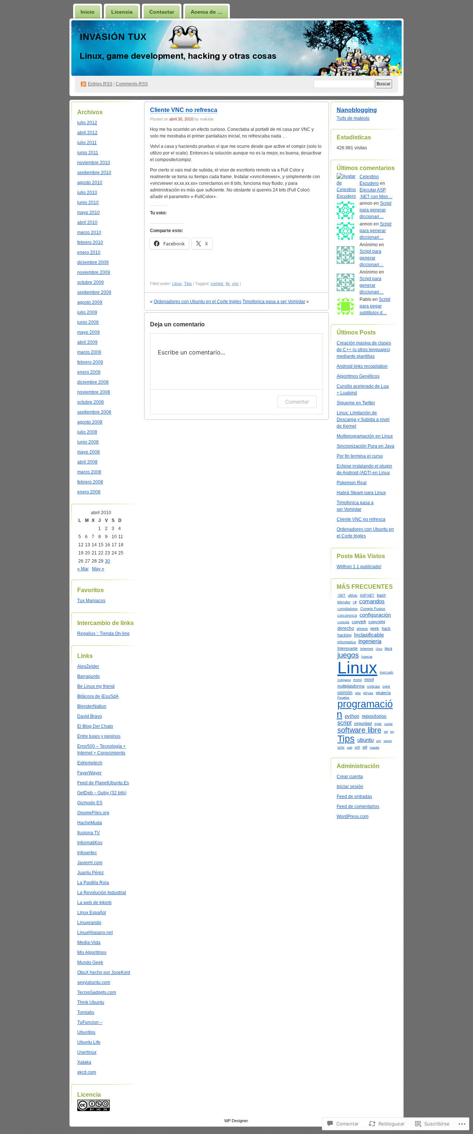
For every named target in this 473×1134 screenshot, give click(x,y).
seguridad (363, 723)
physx (368, 693)
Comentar (297, 401)
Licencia (122, 12)
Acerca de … (206, 12)
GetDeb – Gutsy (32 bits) (101, 792)
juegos (348, 655)
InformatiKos (89, 842)
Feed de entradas (354, 796)
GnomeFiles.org (93, 812)
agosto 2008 (89, 422)
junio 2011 (87, 152)
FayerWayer (89, 772)
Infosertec (87, 852)
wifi (357, 747)
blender (343, 602)
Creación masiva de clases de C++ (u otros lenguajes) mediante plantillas (364, 349)
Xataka (84, 1062)
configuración (375, 615)
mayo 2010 (88, 212)
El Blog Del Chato (95, 726)
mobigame (344, 680)
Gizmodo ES (89, 802)
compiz (217, 283)
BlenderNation (91, 706)
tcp (392, 731)
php (358, 693)
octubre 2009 (90, 282)
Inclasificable (369, 635)
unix (340, 747)
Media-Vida (89, 942)
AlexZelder (88, 666)
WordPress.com (352, 816)
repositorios (374, 716)
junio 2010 (88, 202)
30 (107, 561)
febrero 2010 (90, 242)
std (386, 731)
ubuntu (365, 740)
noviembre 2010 (93, 162)
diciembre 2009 (93, 262)
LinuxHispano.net (95, 932)
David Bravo (89, 716)
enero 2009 (89, 372)
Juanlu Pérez (90, 872)
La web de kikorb (94, 902)
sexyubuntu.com (93, 982)
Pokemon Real (352, 482)
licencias (366, 656)
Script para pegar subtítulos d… (375, 306)
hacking (344, 635)
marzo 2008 (89, 472)
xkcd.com (86, 1072)
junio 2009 (88, 322)
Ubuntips (86, 1032)
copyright (376, 621)
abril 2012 (87, 132)
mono (357, 680)
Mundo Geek (90, 962)
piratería (383, 692)
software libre (359, 730)
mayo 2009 (88, 332)
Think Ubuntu (90, 1002)
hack (386, 628)
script (344, 722)
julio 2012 (87, 122)
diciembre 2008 (93, 382)
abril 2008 (87, 462)
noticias (373, 686)
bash (381, 595)
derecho (345, 628)
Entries (100, 83)
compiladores (347, 609)
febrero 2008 (90, 482)
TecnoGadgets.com (96, 992)
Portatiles (343, 697)
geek (374, 628)
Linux (177, 283)
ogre (386, 686)
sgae (378, 724)
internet (366, 648)
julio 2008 (87, 432)
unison (388, 741)
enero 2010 (89, 252)
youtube (374, 747)
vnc (235, 283)
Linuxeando (89, 922)
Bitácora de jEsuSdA (98, 696)
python (352, 716)
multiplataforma (350, 686)
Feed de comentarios (358, 806)
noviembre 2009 (93, 272)
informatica (346, 642)
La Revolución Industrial (101, 892)
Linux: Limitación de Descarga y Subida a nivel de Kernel (363, 419)
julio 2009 (87, 312)
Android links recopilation (362, 366)
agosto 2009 (89, 302)
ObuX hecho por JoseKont (103, 972)
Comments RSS (132, 83)
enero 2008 (89, 492)
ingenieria (369, 641)
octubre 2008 (90, 402)
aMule (352, 595)
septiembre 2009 (94, 292)
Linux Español (91, 912)
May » (98, 568)
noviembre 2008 (93, 392)
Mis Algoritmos (91, 952)
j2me (379, 649)
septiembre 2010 (94, 172)
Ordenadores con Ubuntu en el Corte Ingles (197, 301)
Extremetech (89, 762)
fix (228, 283)
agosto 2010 (89, 182)
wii (365, 747)
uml (378, 741)
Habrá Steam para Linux (361, 492)
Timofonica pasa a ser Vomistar (273, 301)
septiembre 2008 (94, 412)
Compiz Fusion (372, 609)
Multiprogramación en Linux (365, 436)
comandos (372, 601)
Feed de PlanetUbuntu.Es (103, 782)
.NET (341, 595)
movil (369, 679)
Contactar (161, 12)
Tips (188, 283)
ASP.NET (367, 595)
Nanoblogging (357, 110)
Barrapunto (88, 676)
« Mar (83, 568)
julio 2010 (87, 192)
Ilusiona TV (88, 832)
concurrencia (347, 615)
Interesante (347, 648)
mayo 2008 (88, 452)
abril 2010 (87, 222)
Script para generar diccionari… (375, 210)
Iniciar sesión (350, 786)
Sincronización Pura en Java (365, 446)
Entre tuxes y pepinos (98, 736)
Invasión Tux (113, 37)
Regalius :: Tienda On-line (103, 633)
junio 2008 (88, 442)
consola (343, 622)
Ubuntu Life (89, 1042)
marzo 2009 (89, 352)
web (349, 747)
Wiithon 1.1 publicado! (359, 566)
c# (355, 602)
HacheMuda (89, 822)
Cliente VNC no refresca (183, 110)
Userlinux (86, 1052)
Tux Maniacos (91, 600)
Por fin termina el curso (360, 456)
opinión (345, 692)
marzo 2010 (89, 232)
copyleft (359, 621)
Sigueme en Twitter (356, 402)
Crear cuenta (350, 776)
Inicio (88, 12)
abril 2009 (87, 342)
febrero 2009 (90, 362)
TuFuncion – (89, 1022)
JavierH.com (89, 862)
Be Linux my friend (96, 686)
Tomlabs (85, 1012)
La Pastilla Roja (93, 882)
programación (365, 709)
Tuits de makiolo (353, 118)
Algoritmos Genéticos (358, 376)
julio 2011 (87, 142)
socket (388, 724)
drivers (362, 629)
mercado (386, 672)
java (388, 648)
